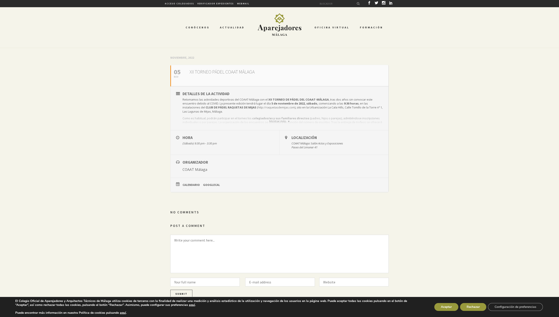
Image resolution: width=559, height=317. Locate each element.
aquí (192, 305)
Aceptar (446, 307)
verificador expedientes (215, 3)
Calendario (191, 185)
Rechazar (473, 307)
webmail (243, 3)
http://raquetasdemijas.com (276, 107)
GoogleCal (211, 185)
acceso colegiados (179, 3)
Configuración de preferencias (515, 307)
